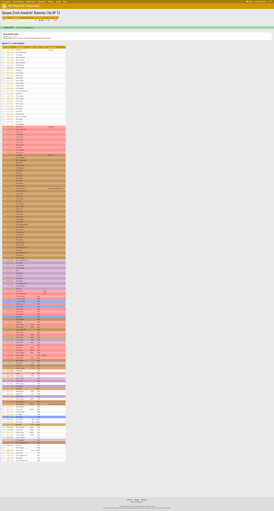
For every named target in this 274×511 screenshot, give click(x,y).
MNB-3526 (10, 453)
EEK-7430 (10, 147)
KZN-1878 (10, 129)
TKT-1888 (10, 206)
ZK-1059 (10, 309)
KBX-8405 (10, 114)
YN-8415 (10, 271)
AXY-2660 (10, 358)
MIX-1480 (10, 281)
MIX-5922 (10, 396)
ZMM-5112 (10, 55)
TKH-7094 (10, 324)
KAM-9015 (10, 96)
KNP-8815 (10, 386)
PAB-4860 (10, 237)
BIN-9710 (10, 78)
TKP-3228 (10, 381)
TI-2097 (9, 253)
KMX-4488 (10, 437)
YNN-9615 (10, 417)
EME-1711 (10, 173)
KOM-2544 (10, 265)
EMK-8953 (10, 250)
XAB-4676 (10, 291)
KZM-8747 (10, 273)
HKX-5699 (10, 245)
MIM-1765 (10, 142)
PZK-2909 (10, 401)
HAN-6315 (10, 445)
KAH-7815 (10, 199)
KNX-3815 (10, 399)
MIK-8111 (10, 332)
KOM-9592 (10, 68)
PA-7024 (9, 304)
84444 (9, 301)
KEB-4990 (10, 63)
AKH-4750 (10, 412)
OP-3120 (9, 317)
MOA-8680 (10, 176)
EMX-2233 (10, 461)
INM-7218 (10, 360)
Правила (144, 500)
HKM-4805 (10, 353)
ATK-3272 (10, 70)
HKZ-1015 (10, 191)
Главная (129, 500)
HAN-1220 (10, 425)
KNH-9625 (10, 335)
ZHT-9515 (10, 373)
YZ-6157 (9, 299)
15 (4, 50)
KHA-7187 (10, 81)
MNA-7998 (10, 376)
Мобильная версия (137, 502)
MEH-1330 (10, 91)
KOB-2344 (10, 227)
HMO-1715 (10, 450)
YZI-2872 (10, 160)
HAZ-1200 (10, 289)
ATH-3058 (10, 93)
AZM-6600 (10, 430)
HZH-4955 (10, 455)
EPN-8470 (10, 422)
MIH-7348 (10, 409)
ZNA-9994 (10, 427)
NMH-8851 (10, 117)
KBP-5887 (10, 368)
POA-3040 (10, 322)
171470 (9, 307)
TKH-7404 (10, 337)
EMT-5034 (10, 122)
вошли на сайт (12, 36)
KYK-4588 (10, 235)
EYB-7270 (10, 99)
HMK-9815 (10, 194)
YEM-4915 (10, 350)
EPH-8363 (10, 152)
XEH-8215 (10, 188)
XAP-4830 (10, 73)
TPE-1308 (10, 229)
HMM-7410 (10, 75)
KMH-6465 (10, 65)
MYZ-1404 (10, 170)
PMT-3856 (10, 212)
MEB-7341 (10, 224)
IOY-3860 (10, 155)
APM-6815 (10, 83)
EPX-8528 (10, 404)
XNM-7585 (10, 355)
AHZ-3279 (10, 276)
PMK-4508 (10, 209)
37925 (9, 296)
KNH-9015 (10, 363)
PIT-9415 (10, 384)
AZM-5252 (10, 458)
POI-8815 (10, 119)
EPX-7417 (10, 391)
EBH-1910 (10, 278)
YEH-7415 (10, 345)
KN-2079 (10, 140)
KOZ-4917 (10, 378)
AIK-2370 (10, 134)
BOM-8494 (10, 168)
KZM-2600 (10, 132)
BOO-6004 (10, 371)
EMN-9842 (10, 247)
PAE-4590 (10, 106)
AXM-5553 (10, 196)
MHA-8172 (10, 366)
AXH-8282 (10, 312)
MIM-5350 (10, 219)
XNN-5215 (10, 52)
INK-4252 (10, 268)
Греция (7, 20)
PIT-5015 (10, 104)
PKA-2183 (10, 389)
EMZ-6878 (10, 260)
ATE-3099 (10, 201)
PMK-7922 (10, 137)
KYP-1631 (10, 86)
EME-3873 (10, 283)
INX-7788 (10, 232)
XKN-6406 (10, 258)
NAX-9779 (10, 330)
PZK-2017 (10, 340)
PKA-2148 (10, 394)
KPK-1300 (10, 60)
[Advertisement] (137, 480)
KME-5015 (10, 319)
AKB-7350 (10, 242)
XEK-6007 (10, 435)
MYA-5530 (10, 214)
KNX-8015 (10, 109)
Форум (137, 500)
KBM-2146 (10, 165)
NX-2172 (10, 145)
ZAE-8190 (10, 57)
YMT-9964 (10, 150)
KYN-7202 (10, 127)
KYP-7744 (10, 407)
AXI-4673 (10, 163)
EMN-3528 (10, 443)
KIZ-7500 (10, 111)
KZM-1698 (10, 327)
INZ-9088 (10, 204)
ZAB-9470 (10, 286)
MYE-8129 (10, 348)
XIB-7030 (10, 342)
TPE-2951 (10, 240)
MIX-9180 (10, 88)
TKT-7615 (10, 419)
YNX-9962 (10, 414)
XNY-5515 (10, 432)
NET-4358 (10, 294)
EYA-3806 (10, 222)
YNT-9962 (10, 178)
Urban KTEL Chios (22, 20)
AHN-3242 (10, 263)
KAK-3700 (10, 255)
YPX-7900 (10, 50)
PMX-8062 (10, 101)
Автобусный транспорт (24, 5)
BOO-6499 (10, 186)
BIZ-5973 (10, 183)
